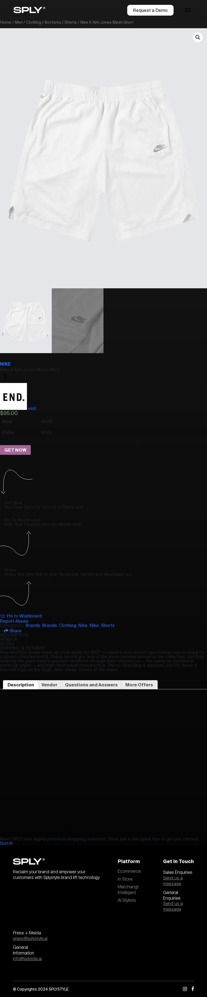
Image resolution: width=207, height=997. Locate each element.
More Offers (139, 684)
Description (21, 684)
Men (19, 22)
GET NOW (15, 450)
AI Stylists (127, 900)
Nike (5, 363)
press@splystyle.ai (30, 938)
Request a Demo (150, 10)
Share (15, 630)
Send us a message (173, 880)
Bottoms (52, 22)
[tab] (21, 684)
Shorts (70, 22)
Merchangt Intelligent (128, 889)
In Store (125, 879)
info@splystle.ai (27, 958)
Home (5, 22)
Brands (33, 625)
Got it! (6, 843)
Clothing (33, 22)
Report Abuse (14, 621)
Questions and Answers (91, 684)
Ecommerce (129, 871)
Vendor (49, 684)
